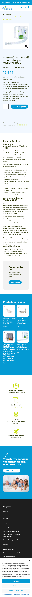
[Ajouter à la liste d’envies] (5, 306)
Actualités (18, 2)
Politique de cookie (9, 556)
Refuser (16, 586)
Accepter (16, 581)
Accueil (5, 512)
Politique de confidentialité (21, 594)
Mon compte (26, 2)
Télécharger (15, 282)
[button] (29, 560)
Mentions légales (8, 549)
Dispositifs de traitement (11, 531)
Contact (6, 518)
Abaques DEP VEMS (8, 2)
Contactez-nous (11, 470)
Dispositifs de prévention (11, 540)
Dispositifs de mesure (10, 528)
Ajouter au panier (19, 106)
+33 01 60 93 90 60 (22, 125)
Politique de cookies (7, 594)
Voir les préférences (16, 591)
